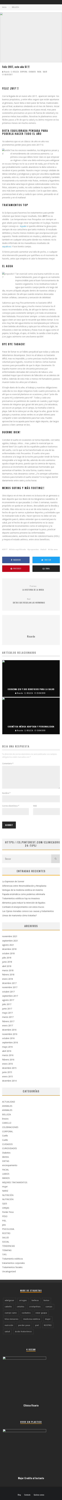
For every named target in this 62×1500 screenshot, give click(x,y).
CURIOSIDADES (9, 1148)
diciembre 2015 (9, 1068)
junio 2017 (7, 1008)
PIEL (4, 1220)
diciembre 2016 (9, 1029)
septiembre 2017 (10, 995)
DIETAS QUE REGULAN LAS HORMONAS (29, 601)
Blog (19, 1495)
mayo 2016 (7, 1046)
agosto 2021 (8, 944)
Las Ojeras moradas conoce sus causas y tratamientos (28, 911)
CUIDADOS (32, 72)
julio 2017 (6, 1004)
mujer (5, 1186)
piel (37, 1325)
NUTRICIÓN (7, 1195)
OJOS (4, 1203)
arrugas (23, 1300)
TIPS (4, 1254)
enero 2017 (7, 1025)
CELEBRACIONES (10, 1127)
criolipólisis (35, 1306)
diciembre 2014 (9, 1080)
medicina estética (31, 1319)
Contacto (27, 1495)
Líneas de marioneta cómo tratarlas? (19, 915)
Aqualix (23, 226)
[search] (55, 858)
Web (35, 806)
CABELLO (6, 1122)
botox (46, 1300)
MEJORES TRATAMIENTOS (14, 1182)
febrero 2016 (8, 1059)
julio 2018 (6, 957)
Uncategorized (9, 1271)
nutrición (9, 1325)
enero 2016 (7, 1063)
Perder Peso (8, 1212)
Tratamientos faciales (12, 1267)
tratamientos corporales (13, 1263)
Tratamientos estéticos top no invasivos (21, 898)
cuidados (26, 1313)
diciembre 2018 (9, 949)
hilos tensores (11, 1319)
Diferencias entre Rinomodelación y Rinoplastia (24, 885)
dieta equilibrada (18, 549)
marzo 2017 (7, 1017)
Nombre (6, 793)
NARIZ (5, 1190)
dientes (5, 1156)
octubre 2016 (8, 1038)
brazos (5, 1118)
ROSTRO (6, 1233)
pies (4, 1224)
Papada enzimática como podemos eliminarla (23, 894)
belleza (35, 1300)
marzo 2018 (7, 970)
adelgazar (9, 1300)
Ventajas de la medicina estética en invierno (22, 890)
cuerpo (49, 1306)
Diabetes (6, 1152)
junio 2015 (7, 1072)
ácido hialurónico (23, 1331)
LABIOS (5, 1173)
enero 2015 (7, 1076)
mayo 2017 (7, 1012)
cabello (8, 1306)
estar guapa (41, 1313)
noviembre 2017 (9, 987)
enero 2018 (7, 979)
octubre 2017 (8, 991)
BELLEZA (16, 72)
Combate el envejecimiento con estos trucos (23, 907)
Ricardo (6, 72)
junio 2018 (7, 961)
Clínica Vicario (31, 1405)
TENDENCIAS (8, 1246)
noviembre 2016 (9, 1034)
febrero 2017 (8, 1021)
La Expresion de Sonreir (13, 881)
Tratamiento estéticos (12, 1258)
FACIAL (39, 72)
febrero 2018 (8, 974)
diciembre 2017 (9, 983)
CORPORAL (23, 72)
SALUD (45, 72)
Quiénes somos (39, 1495)
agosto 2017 (8, 1000)
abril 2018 (6, 966)
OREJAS (5, 1207)
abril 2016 (6, 1051)
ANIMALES (7, 1106)
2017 (5, 549)
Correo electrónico (10, 806)
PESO (4, 1216)
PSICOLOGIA (8, 1229)
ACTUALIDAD (8, 1101)
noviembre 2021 (9, 936)
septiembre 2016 (10, 1042)
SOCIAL (5, 1241)
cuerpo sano (11, 1313)
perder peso (24, 1325)
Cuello (5, 1135)
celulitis (20, 1306)
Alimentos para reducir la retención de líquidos (23, 902)
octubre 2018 (8, 953)
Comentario (7, 763)
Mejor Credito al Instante (31, 1478)
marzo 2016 (7, 1055)
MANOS (6, 1178)
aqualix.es (6, 246)
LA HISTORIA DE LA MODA (33, 588)
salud (44, 549)
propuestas (34, 549)
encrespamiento (9, 1165)
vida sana (53, 549)
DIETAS (5, 1161)
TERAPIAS (7, 1250)
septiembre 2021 (10, 940)
